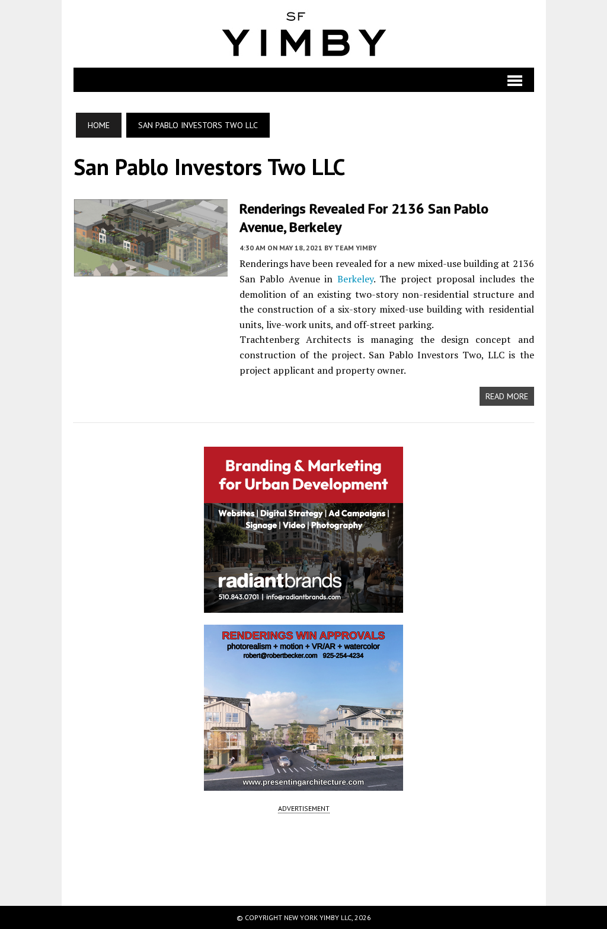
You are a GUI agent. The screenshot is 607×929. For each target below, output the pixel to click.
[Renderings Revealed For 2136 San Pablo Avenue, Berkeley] (151, 268)
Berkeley (355, 278)
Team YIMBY (355, 247)
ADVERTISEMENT (304, 808)
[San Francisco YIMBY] (304, 33)
